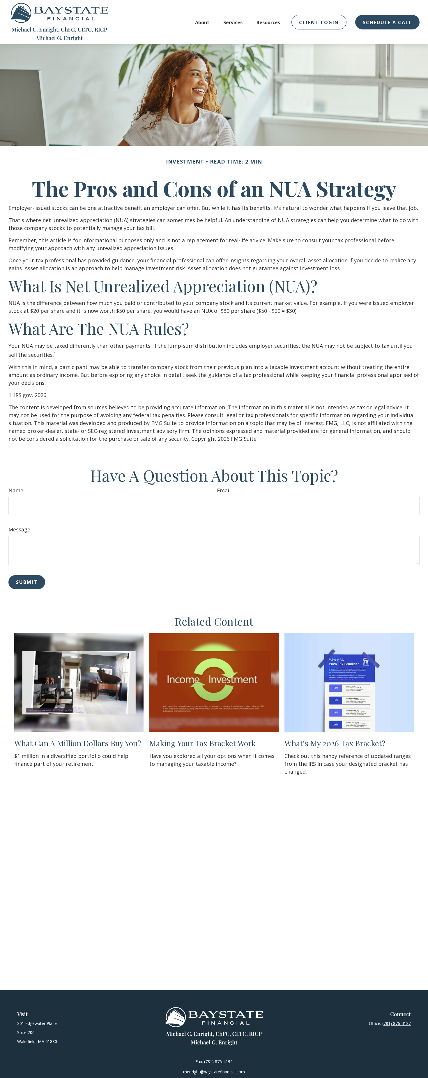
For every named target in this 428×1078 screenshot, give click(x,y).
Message (19, 529)
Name (15, 490)
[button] (202, 22)
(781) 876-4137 (396, 1023)
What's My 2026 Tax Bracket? (334, 743)
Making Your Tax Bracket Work (202, 743)
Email (224, 490)
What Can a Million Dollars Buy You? (77, 743)
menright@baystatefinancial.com (214, 1072)
